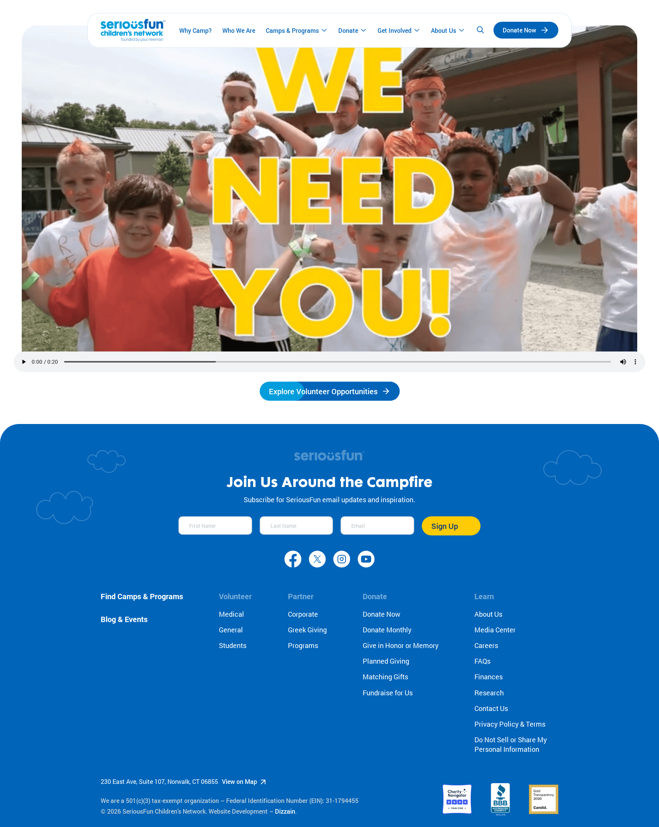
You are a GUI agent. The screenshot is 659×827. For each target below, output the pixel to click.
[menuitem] (195, 30)
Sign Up (444, 526)
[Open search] (480, 30)
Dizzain (285, 811)
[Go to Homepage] (133, 30)
